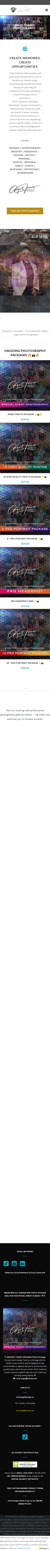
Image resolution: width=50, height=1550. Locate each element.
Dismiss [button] (26, 1548)
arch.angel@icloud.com (25, 1410)
